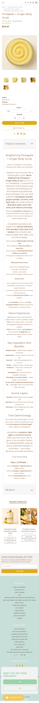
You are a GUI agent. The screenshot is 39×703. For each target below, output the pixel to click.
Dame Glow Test (19, 590)
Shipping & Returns (19, 613)
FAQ (19, 595)
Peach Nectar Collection (19, 636)
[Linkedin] (24, 134)
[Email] (18, 134)
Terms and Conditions (19, 605)
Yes (20, 682)
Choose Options (29, 540)
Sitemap (19, 618)
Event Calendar (19, 592)
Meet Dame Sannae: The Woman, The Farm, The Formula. (19, 600)
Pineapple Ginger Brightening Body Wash (10, 531)
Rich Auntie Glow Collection (19, 649)
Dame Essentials (19, 642)
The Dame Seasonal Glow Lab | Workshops (19, 652)
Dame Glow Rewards (19, 587)
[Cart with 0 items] (33, 2)
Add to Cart (10, 542)
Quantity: (19, 114)
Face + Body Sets (19, 644)
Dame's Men (19, 647)
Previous (2, 517)
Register (23, 615)
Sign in (16, 615)
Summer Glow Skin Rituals (19, 634)
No (20, 688)
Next (37, 517)
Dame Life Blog (19, 610)
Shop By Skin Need (19, 629)
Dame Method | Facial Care (20, 639)
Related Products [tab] (18, 502)
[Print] (21, 134)
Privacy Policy (19, 602)
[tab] (19, 490)
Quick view (10, 538)
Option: (19, 107)
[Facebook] (15, 134)
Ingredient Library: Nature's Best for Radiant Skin (19, 597)
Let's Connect (19, 608)
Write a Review (6, 23)
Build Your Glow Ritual (19, 631)
